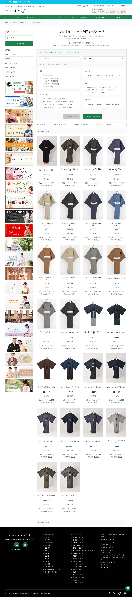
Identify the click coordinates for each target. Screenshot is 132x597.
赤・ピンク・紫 (105, 87)
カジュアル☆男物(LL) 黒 (70, 224)
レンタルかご (105, 567)
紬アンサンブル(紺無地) (93, 387)
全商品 (78, 124)
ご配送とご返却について (109, 562)
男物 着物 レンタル (60, 124)
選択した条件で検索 (93, 116)
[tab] (81, 52)
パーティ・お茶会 (11, 63)
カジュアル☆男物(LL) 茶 (47, 278)
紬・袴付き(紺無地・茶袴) (70, 387)
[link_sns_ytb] (125, 593)
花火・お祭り (9, 76)
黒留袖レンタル (78, 537)
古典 (118, 75)
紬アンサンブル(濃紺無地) (116, 387)
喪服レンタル (77, 572)
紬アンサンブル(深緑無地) (47, 495)
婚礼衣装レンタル (79, 545)
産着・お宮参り (78, 548)
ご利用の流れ (83, 17)
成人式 (7, 50)
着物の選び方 (31, 17)
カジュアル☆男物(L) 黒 (70, 332)
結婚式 (7, 58)
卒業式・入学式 (10, 54)
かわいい (90, 75)
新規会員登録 (100, 5)
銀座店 (99, 104)
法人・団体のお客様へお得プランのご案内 (113, 536)
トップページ (14, 17)
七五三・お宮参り (11, 72)
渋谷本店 (90, 104)
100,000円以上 (47, 87)
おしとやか (109, 75)
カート (111, 5)
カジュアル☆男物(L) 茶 (116, 278)
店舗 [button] (117, 17)
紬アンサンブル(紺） (46, 170)
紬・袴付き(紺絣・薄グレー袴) (93, 332)
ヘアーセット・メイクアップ (110, 542)
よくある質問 (100, 17)
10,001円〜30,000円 (50, 78)
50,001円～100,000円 (50, 84)
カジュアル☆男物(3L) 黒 (93, 170)
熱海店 (47, 561)
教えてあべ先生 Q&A (108, 550)
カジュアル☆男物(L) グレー (46, 332)
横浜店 (117, 104)
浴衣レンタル (77, 569)
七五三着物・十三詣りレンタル (83, 550)
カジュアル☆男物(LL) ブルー (117, 224)
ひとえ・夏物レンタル (80, 566)
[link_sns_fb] (109, 593)
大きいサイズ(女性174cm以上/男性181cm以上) (58, 107)
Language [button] (121, 5)
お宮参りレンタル (79, 577)
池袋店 (108, 104)
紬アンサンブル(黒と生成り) (70, 170)
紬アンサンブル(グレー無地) (116, 441)
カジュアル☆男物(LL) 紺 (93, 224)
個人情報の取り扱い (51, 572)
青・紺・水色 (91, 87)
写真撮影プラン (106, 545)
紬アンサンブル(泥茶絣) (70, 495)
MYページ (104, 565)
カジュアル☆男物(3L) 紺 (117, 170)
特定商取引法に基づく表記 (53, 569)
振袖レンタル (77, 534)
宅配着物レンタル (107, 547)
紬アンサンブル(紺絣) (46, 441)
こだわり (49, 17)
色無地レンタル (78, 553)
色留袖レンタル (78, 540)
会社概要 (47, 564)
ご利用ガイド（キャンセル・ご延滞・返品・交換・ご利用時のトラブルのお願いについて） (113, 556)
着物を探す (20, 43)
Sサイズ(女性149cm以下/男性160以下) (56, 99)
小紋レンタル (77, 561)
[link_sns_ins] (119, 593)
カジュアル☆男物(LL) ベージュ (70, 278)
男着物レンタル (78, 558)
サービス (47, 540)
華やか (99, 75)
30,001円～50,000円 (50, 81)
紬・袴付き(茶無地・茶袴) (47, 387)
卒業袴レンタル (78, 556)
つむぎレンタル (78, 564)
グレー (115, 90)
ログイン (88, 5)
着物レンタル (24, 22)
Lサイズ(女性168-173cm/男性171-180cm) (57, 104)
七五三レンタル (78, 574)
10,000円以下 (47, 75)
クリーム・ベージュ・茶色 (96, 92)
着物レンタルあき (11, 22)
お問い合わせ (49, 566)
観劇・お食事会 (10, 67)
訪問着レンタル (78, 542)
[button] (81, 52)
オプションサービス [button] (65, 17)
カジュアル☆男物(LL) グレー (93, 278)
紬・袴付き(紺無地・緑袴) (116, 332)
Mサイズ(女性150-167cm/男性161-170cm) (58, 101)
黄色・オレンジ (92, 90)
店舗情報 (47, 548)
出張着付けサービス (107, 539)
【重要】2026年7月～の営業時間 (18, 2)
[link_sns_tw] (114, 593)
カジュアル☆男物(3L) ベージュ (47, 224)
